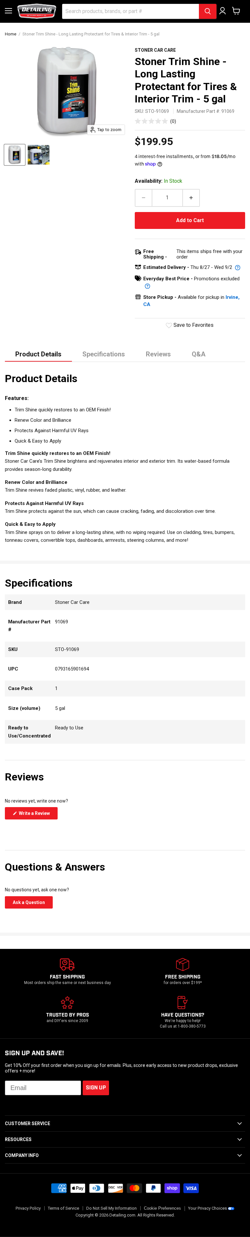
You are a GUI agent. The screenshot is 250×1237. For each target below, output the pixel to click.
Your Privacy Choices (207, 1208)
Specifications (103, 354)
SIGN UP (96, 1087)
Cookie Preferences (162, 1208)
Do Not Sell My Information (111, 1208)
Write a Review (38, 814)
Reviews (158, 354)
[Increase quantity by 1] (191, 197)
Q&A (198, 354)
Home (10, 34)
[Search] (207, 11)
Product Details (38, 354)
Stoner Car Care (155, 50)
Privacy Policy (28, 1208)
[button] (155, 121)
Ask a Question (33, 904)
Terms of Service (63, 1208)
